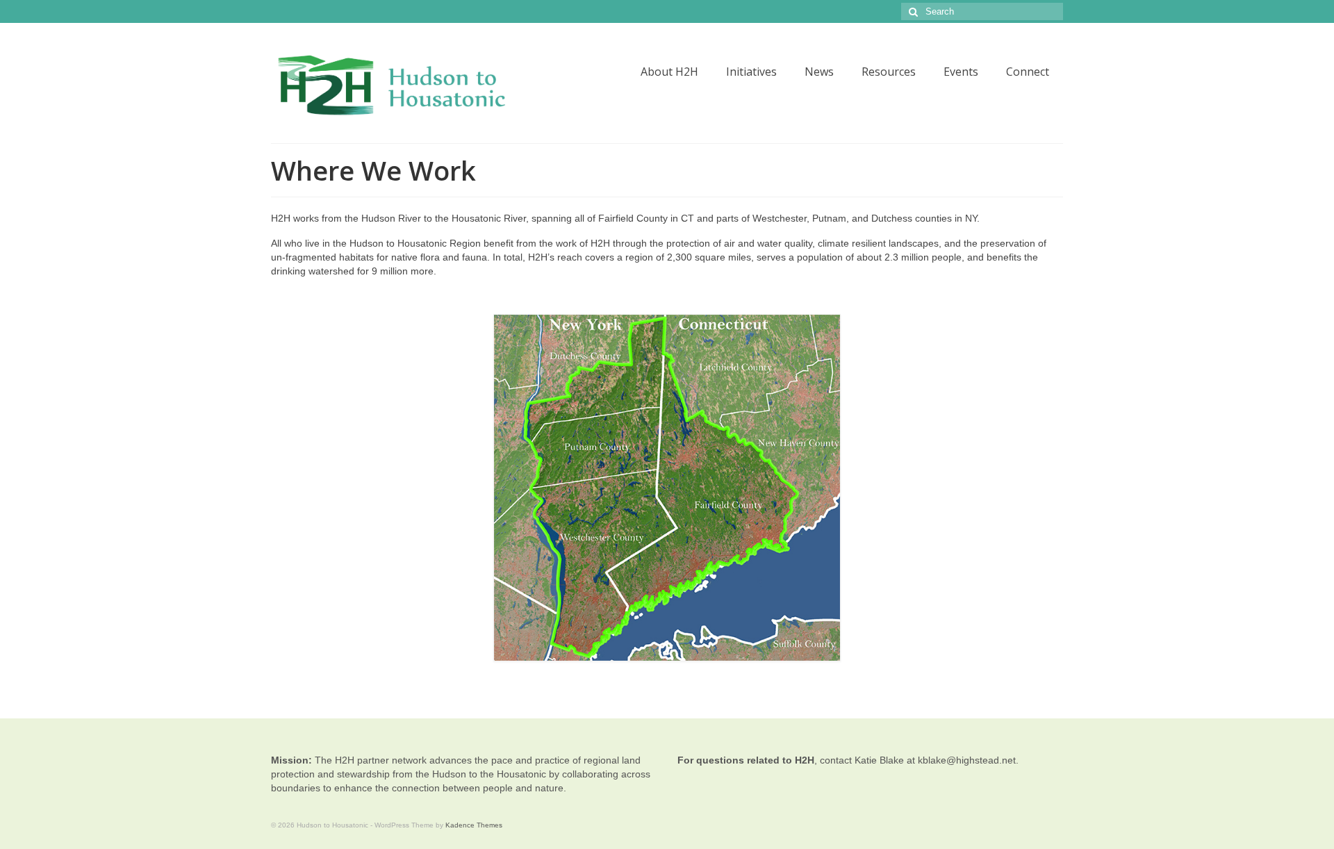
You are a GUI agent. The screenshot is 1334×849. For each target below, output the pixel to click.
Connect (1027, 71)
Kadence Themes (473, 825)
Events (961, 71)
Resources (889, 71)
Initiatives (751, 71)
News (819, 71)
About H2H (669, 71)
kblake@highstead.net (967, 760)
